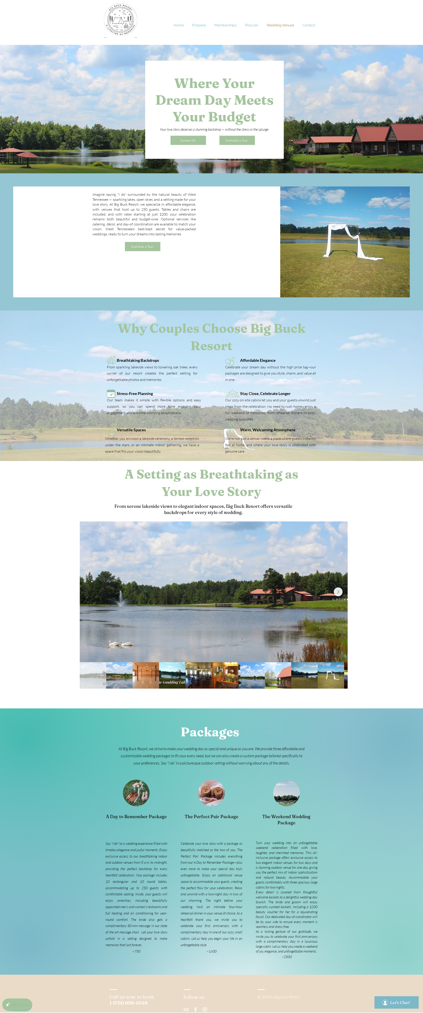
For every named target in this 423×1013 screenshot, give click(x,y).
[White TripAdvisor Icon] (186, 1010)
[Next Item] (338, 591)
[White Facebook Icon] (196, 1010)
